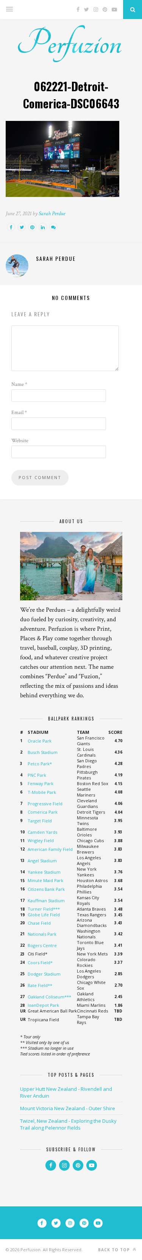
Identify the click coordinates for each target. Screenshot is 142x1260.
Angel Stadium (42, 860)
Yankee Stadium (44, 872)
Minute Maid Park (45, 880)
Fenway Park (40, 783)
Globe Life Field (44, 914)
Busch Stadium (43, 752)
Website (19, 440)
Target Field (40, 821)
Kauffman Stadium (46, 900)
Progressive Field (45, 803)
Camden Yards (42, 832)
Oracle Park (39, 741)
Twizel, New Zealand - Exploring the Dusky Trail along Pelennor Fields (68, 1124)
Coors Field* (40, 962)
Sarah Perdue (52, 213)
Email (19, 412)
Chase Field (39, 923)
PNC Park (37, 775)
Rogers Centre (42, 945)
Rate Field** (40, 985)
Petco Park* (40, 763)
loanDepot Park (43, 1005)
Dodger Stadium (44, 974)
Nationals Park (42, 934)
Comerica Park (43, 812)
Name (19, 384)
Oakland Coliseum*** (49, 997)
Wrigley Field (41, 840)
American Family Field (50, 849)
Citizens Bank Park (46, 889)
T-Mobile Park (42, 792)
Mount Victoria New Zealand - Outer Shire (67, 1108)
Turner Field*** (44, 909)
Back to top (114, 1249)
